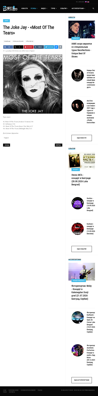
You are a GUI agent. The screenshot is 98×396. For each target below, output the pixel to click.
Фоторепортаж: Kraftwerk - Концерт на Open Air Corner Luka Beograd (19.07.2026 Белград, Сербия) (92, 322)
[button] (34, 8)
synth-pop (7, 41)
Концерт (75, 169)
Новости (75, 38)
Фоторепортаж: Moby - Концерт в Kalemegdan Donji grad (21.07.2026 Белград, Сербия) (81, 292)
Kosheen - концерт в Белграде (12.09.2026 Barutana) (91, 229)
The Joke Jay (30, 41)
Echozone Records (18, 41)
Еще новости (81, 138)
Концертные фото (79, 280)
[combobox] (93, 8)
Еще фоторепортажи (81, 380)
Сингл (6, 20)
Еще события (81, 249)
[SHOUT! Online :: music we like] (10, 8)
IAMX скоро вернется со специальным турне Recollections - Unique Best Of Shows (81, 50)
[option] (86, 1)
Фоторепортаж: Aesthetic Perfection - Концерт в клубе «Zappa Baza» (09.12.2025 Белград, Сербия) (92, 355)
